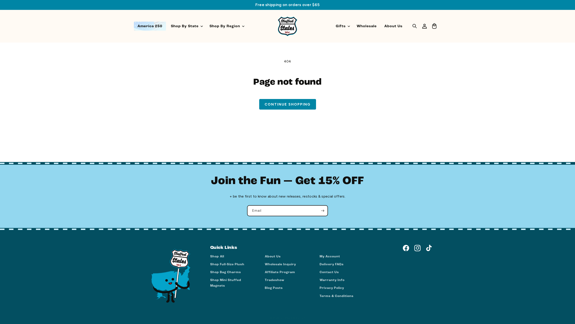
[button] (186, 26)
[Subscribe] (322, 210)
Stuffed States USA (293, 318)
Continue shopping (288, 104)
